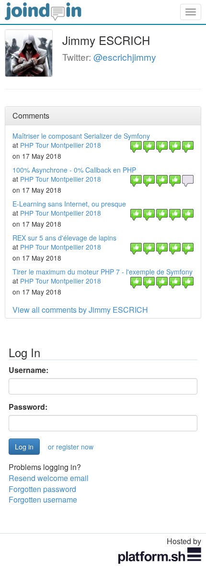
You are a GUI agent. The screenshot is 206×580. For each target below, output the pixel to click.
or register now (70, 446)
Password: (28, 407)
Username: (28, 370)
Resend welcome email (49, 477)
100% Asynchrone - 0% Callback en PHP (74, 170)
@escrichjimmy (124, 56)
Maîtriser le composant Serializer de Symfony (81, 136)
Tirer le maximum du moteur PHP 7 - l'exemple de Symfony (102, 271)
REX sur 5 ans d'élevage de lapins (64, 237)
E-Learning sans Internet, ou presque (69, 203)
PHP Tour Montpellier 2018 (60, 145)
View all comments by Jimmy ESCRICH (80, 309)
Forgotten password (42, 488)
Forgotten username (43, 499)
